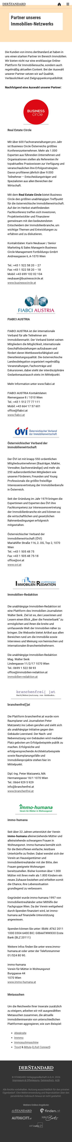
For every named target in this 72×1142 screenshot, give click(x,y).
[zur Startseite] (59, 4)
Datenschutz (47, 1080)
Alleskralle (20, 1033)
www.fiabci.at (16, 415)
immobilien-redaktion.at (23, 676)
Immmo (18, 1037)
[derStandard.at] (14, 4)
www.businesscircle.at (22, 282)
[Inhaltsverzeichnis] (68, 4)
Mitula (27, 1047)
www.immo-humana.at (22, 982)
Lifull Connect (41, 1047)
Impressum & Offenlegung (26, 1080)
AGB (57, 1080)
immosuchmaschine (26, 1042)
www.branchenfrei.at (21, 791)
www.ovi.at (14, 564)
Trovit (17, 1047)
